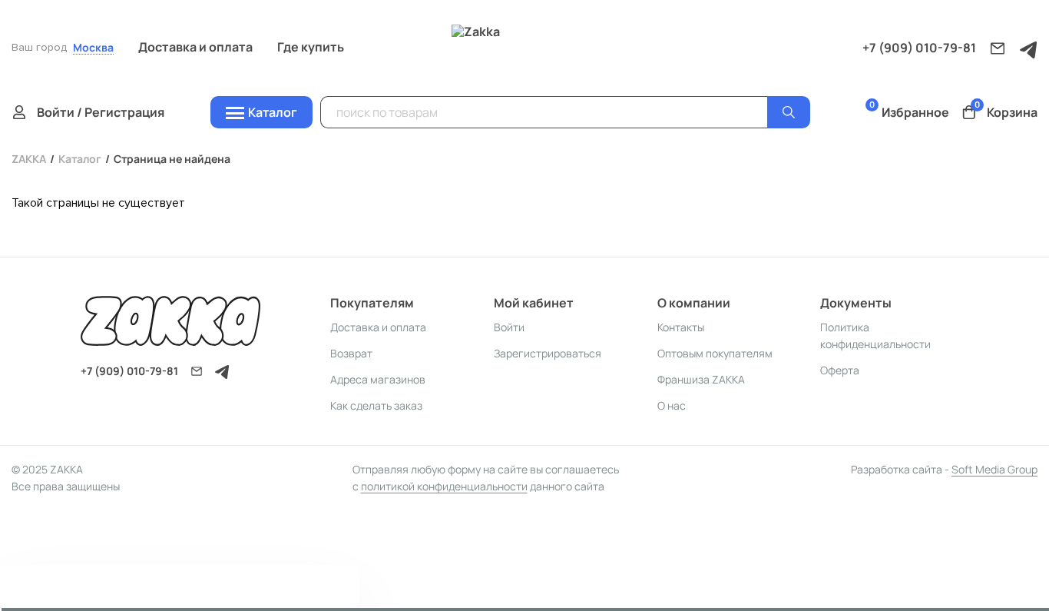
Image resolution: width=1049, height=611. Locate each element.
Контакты (680, 327)
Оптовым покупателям (715, 353)
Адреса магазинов (377, 379)
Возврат (351, 353)
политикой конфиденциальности (444, 486)
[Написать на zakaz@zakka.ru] (997, 48)
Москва (93, 48)
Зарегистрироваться (547, 353)
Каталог (79, 158)
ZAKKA (29, 158)
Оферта (839, 370)
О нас (671, 405)
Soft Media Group (994, 469)
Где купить (310, 47)
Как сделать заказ (376, 405)
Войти (509, 327)
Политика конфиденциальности (875, 335)
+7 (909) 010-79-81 (919, 48)
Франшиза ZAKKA (701, 379)
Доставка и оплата (195, 47)
